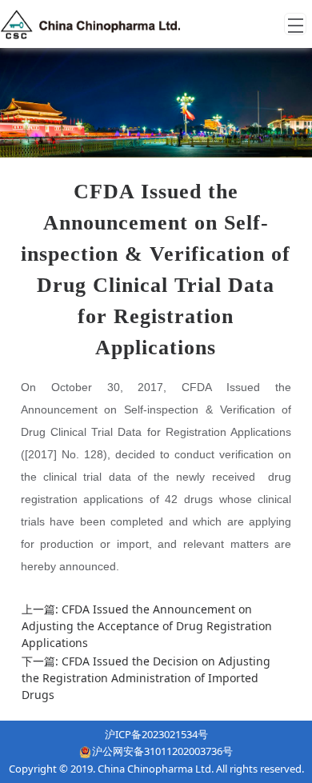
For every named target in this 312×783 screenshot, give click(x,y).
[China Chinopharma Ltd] (90, 24)
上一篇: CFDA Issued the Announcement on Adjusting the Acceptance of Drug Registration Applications (147, 625)
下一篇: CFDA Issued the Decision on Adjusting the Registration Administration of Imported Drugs (146, 677)
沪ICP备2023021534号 (156, 734)
